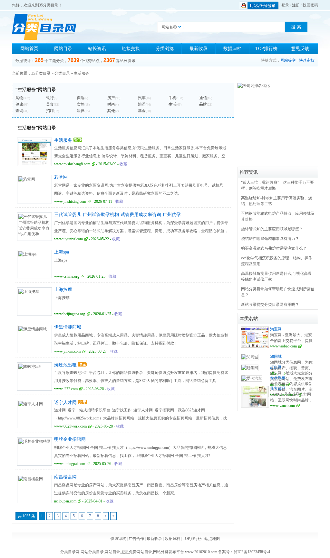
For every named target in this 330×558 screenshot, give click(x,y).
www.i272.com (66, 389)
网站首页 (29, 48)
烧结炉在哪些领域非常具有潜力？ (270, 238)
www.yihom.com (67, 351)
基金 (142, 110)
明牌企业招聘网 (70, 439)
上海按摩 (63, 289)
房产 (111, 98)
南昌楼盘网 (65, 476)
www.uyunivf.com (68, 239)
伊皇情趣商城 (67, 327)
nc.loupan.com (65, 501)
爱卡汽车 (278, 378)
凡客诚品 (278, 388)
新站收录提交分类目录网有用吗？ (270, 304)
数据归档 (232, 48)
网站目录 (63, 48)
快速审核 (307, 60)
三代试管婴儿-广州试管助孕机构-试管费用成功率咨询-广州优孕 (117, 214)
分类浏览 (165, 48)
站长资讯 (97, 48)
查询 (19, 110)
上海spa (61, 252)
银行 (50, 98)
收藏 (123, 164)
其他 (111, 110)
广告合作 (136, 538)
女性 (80, 104)
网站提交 (288, 60)
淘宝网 (276, 329)
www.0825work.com (70, 426)
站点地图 (212, 538)
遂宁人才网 (65, 402)
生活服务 (81, 73)
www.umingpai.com (69, 463)
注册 (296, 5)
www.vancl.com (282, 405)
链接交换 (131, 48)
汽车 (142, 98)
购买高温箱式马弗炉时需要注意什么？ (274, 248)
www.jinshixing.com (70, 201)
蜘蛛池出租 (65, 365)
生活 (172, 104)
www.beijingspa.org (69, 314)
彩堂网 (61, 177)
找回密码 (310, 5)
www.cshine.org (66, 276)
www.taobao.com (283, 346)
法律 (80, 110)
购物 (19, 98)
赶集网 (276, 367)
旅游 (142, 104)
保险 (80, 98)
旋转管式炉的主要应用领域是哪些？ (272, 229)
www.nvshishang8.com (72, 164)
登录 (285, 5)
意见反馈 (300, 48)
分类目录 (62, 73)
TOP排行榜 (266, 48)
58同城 (276, 356)
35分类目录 (41, 73)
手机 (172, 98)
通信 (203, 98)
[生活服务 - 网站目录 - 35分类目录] (44, 27)
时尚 (111, 104)
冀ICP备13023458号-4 (252, 552)
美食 (50, 104)
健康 (19, 104)
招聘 (50, 110)
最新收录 (198, 48)
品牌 (203, 104)
